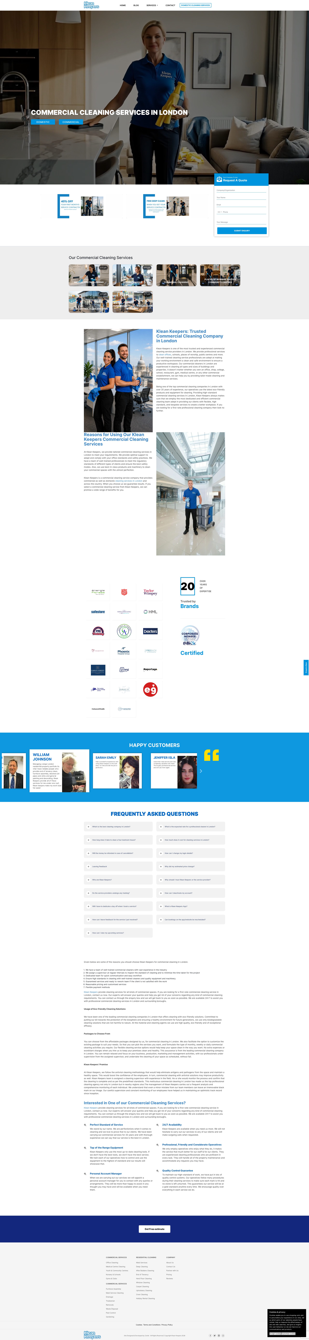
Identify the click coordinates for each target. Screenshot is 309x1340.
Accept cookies (275, 1334)
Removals (110, 1305)
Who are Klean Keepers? (102, 880)
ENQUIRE (82, 279)
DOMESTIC (43, 122)
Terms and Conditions (151, 1325)
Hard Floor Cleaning (144, 1278)
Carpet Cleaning (142, 1286)
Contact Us (170, 1267)
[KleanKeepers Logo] (91, 5)
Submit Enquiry (242, 231)
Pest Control (111, 1313)
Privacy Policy (167, 1325)
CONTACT (170, 5)
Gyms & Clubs (111, 1278)
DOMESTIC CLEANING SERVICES (195, 5)
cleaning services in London (128, 481)
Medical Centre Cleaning (115, 1267)
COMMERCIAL (71, 122)
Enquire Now (306, 667)
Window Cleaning (143, 1282)
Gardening (110, 1317)
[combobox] (219, 212)
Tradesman (110, 1301)
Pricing (169, 1274)
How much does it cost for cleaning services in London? (187, 840)
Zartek (147, 1335)
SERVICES (151, 5)
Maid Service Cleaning (115, 1293)
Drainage (109, 1297)
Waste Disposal (112, 1309)
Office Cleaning (112, 1263)
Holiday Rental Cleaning (145, 1298)
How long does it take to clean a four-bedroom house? (114, 840)
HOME (123, 5)
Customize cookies (288, 1334)
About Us (170, 1263)
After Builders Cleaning (145, 1270)
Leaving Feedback (99, 866)
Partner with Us (172, 1270)
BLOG (136, 5)
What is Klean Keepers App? (176, 906)
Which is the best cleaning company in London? (111, 827)
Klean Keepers (91, 992)
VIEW (95, 279)
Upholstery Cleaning (144, 1290)
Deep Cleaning (142, 1267)
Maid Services (141, 1263)
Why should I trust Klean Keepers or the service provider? (188, 880)
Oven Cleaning (142, 1294)
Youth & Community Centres (117, 1270)
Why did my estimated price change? (179, 866)
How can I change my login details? (179, 853)
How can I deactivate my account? (178, 893)
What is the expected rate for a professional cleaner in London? (190, 827)
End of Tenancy (142, 1274)
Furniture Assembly (113, 1289)
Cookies (139, 1325)
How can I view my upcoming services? (108, 933)
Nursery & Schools (113, 1274)
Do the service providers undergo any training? (111, 893)
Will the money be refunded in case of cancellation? (112, 853)
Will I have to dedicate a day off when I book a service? (114, 906)
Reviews (169, 1278)
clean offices (165, 354)
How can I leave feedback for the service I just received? (115, 920)
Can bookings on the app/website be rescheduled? (185, 920)
